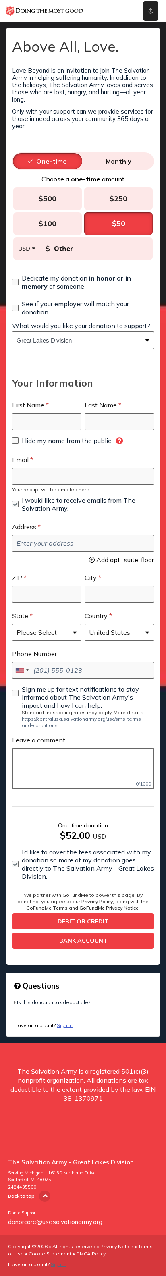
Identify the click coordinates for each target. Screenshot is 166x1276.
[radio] (51, 161)
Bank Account (83, 940)
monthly (118, 161)
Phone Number (34, 654)
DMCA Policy (91, 1254)
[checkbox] (83, 282)
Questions (40, 986)
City (91, 578)
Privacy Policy (97, 901)
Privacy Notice (116, 1246)
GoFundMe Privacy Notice (109, 908)
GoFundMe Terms (47, 908)
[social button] (150, 11)
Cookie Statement (50, 1254)
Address (24, 527)
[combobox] (76, 340)
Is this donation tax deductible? (53, 1002)
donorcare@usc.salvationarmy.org (55, 1222)
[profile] (120, 11)
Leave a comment (38, 740)
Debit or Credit (83, 921)
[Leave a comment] (83, 768)
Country (96, 616)
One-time (51, 161)
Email (20, 460)
